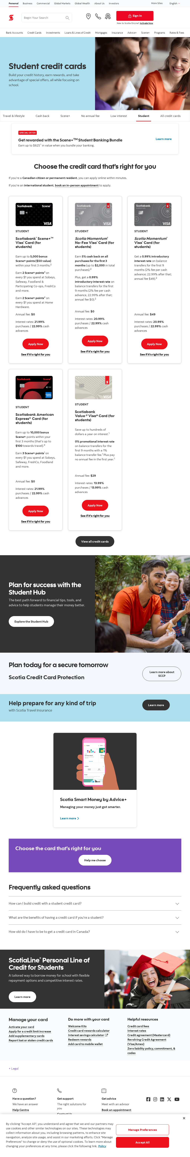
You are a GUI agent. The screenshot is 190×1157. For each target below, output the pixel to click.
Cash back (42, 116)
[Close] (184, 1118)
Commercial (43, 3)
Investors (114, 3)
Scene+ (65, 116)
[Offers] (108, 16)
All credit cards (170, 116)
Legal (15, 1068)
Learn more (164, 139)
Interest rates (136, 1030)
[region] (95, 1135)
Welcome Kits (77, 1026)
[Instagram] (155, 1099)
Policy (102, 1146)
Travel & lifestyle (13, 116)
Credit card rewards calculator (89, 1030)
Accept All (142, 1142)
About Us (99, 3)
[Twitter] (169, 1099)
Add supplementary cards (26, 1036)
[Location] (88, 16)
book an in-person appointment (77, 185)
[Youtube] (176, 1099)
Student (143, 116)
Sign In (137, 15)
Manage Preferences (142, 1130)
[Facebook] (148, 1099)
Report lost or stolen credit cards (31, 1040)
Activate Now (146, 23)
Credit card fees (138, 1026)
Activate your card (21, 1027)
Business (27, 3)
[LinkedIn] (162, 1099)
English (174, 3)
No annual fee (90, 116)
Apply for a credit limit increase (30, 1031)
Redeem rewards (79, 1039)
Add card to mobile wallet (85, 1044)
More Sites (157, 3)
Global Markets (62, 3)
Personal (13, 3)
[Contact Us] (98, 16)
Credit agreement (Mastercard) (148, 1035)
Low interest (119, 116)
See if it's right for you (35, 354)
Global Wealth (82, 3)
